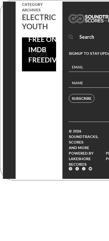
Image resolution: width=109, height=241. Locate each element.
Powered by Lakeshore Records (81, 158)
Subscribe (82, 98)
